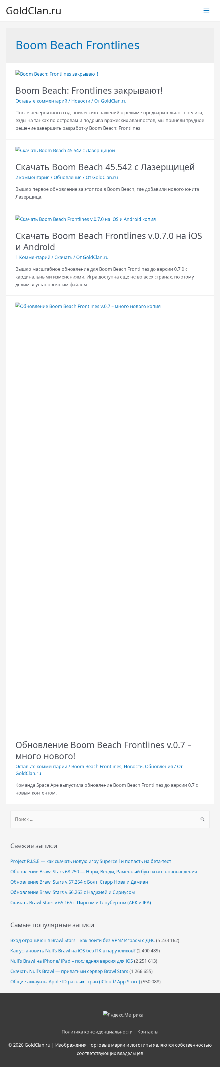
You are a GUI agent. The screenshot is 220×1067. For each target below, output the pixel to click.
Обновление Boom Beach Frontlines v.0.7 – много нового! (103, 750)
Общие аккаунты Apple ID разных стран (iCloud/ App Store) (75, 981)
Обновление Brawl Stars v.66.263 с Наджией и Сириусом (72, 892)
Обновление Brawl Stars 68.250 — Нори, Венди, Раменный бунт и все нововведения (103, 871)
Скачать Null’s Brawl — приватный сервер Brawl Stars (69, 971)
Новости (80, 101)
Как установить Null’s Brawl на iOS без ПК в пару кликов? (72, 951)
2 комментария (32, 177)
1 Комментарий (32, 257)
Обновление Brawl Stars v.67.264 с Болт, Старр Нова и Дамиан (79, 882)
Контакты (148, 1032)
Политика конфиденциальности (97, 1032)
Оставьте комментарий (41, 101)
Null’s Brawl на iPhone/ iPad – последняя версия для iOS (71, 961)
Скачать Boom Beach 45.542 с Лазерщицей (105, 167)
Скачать (63, 257)
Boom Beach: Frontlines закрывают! (89, 90)
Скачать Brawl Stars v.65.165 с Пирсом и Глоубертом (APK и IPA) (80, 902)
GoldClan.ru (34, 10)
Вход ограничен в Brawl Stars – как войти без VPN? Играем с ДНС (82, 940)
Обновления (68, 177)
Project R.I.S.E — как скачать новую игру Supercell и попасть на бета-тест (90, 861)
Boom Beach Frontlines (96, 766)
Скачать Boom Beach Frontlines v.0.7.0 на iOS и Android (108, 241)
